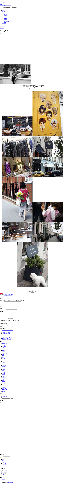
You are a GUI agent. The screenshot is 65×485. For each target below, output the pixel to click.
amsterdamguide (4, 343)
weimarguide (6, 22)
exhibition (3, 358)
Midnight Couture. (10, 482)
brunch (3, 348)
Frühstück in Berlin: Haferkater (6, 331)
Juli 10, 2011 (7, 27)
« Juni (1, 474)
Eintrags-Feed (4, 395)
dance (3, 354)
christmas (3, 350)
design (3, 355)
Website (1, 311)
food (2, 361)
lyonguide (3, 369)
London (5, 295)
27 (2, 473)
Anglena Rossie (4, 337)
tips (2, 384)
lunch (3, 368)
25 (0, 473)
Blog (2, 460)
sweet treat (3, 382)
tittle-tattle (3, 385)
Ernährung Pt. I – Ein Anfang (6, 332)
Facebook (3, 479)
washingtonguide (6, 21)
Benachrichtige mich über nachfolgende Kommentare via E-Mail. (10, 320)
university (3, 387)
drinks (3, 356)
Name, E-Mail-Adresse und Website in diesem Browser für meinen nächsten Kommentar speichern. (15, 313)
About (3, 10)
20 (2, 472)
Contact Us (3, 1)
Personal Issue (4, 23)
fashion (3, 359)
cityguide (3, 351)
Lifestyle (3, 24)
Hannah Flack (4, 339)
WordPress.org (4, 397)
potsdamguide (4, 379)
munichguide (4, 371)
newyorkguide (6, 16)
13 (2, 471)
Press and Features (4, 464)
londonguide (5, 14)
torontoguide (5, 20)
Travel (11, 295)
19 (1, 472)
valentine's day (4, 388)
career (3, 349)
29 (4, 473)
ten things (3, 383)
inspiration (3, 364)
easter (3, 357)
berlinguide (3, 345)
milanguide (5, 15)
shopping (3, 380)
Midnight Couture (5, 5)
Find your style (8, 336)
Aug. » (3, 474)
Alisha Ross (3, 336)
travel (3, 386)
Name (1, 308)
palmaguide (5, 18)
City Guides (3, 11)
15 (4, 471)
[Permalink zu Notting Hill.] (23, 63)
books (3, 347)
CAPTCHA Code (11, 318)
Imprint (3, 2)
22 (4, 472)
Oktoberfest (3, 374)
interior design (4, 365)
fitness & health (4, 360)
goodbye (3, 362)
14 (3, 471)
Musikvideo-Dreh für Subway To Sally (7, 333)
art (2, 344)
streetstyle (12, 294)
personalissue (4, 377)
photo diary (8, 294)
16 (5, 471)
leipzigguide (4, 366)
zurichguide (3, 391)
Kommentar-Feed (4, 396)
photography (8, 295)
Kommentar (2, 306)
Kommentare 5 (2, 28)
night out (3, 373)
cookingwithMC (4, 352)
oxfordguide (5, 17)
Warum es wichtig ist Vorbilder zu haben (7, 330)
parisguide (5, 19)
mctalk (3, 370)
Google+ (3, 480)
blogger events (4, 346)
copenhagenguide (6, 13)
